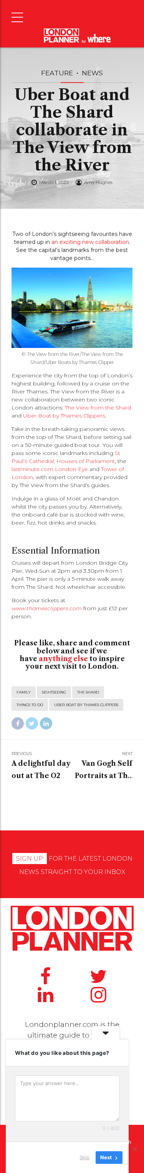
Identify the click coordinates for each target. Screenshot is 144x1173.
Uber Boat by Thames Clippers (64, 415)
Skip (84, 1157)
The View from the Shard (97, 407)
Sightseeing (54, 692)
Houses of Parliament (85, 461)
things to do (30, 705)
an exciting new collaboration (90, 242)
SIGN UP (29, 858)
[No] (134, 1149)
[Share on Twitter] (32, 723)
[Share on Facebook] (18, 723)
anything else (63, 659)
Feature (57, 73)
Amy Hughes (98, 182)
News (92, 73)
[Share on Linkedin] (46, 723)
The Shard (88, 692)
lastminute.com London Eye (50, 469)
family (24, 692)
